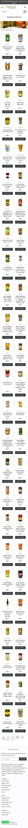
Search (3, 795)
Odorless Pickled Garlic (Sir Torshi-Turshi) (7, 157)
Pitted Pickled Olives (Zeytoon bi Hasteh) (20, 722)
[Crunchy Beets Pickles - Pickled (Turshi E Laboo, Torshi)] (20, 573)
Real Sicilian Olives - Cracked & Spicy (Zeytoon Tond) (20, 666)
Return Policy (5, 800)
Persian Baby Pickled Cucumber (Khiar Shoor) (20, 184)
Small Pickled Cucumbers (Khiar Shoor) (7, 268)
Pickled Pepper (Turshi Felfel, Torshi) (20, 356)
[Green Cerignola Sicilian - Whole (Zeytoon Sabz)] (7, 684)
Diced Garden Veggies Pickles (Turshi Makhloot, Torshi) (20, 48)
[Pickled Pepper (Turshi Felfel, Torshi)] (20, 346)
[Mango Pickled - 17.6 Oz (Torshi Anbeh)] (7, 546)
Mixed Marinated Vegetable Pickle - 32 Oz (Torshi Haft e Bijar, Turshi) (20, 213)
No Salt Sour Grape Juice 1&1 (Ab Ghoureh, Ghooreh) (7, 613)
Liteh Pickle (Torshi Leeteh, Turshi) (7, 240)
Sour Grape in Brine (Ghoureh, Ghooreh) (20, 130)
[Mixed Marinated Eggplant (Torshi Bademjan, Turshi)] (7, 66)
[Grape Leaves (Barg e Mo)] (20, 93)
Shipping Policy (5, 798)
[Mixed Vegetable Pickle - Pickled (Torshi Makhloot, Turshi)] (20, 317)
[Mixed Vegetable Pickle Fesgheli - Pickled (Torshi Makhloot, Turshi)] (7, 317)
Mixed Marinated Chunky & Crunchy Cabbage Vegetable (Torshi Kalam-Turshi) (20, 298)
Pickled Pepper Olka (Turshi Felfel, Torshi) (7, 583)
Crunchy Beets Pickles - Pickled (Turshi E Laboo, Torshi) (20, 584)
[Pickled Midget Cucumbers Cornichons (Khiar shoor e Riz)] (20, 431)
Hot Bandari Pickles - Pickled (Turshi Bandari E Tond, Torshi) (20, 528)
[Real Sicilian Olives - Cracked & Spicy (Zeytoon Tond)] (20, 657)
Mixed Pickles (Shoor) (7, 640)
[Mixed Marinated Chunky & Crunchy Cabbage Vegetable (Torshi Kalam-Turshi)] (20, 287)
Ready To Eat (5, 783)
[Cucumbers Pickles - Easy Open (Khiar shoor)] (20, 148)
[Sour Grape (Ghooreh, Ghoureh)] (7, 93)
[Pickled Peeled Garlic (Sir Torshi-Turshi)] (7, 404)
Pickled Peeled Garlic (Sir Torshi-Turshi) (7, 413)
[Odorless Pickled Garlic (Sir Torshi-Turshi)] (7, 148)
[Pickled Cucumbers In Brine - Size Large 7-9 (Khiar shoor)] (20, 684)
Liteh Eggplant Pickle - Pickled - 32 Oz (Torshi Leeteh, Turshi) (7, 297)
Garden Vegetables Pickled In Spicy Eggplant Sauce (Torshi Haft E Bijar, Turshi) (7, 442)
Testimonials (4, 814)
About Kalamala (5, 812)
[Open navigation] (2, 7)
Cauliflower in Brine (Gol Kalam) (7, 665)
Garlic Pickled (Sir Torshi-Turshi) (20, 640)
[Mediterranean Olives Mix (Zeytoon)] (20, 490)
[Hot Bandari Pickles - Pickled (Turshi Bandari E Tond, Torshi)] (20, 517)
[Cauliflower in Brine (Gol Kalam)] (7, 657)
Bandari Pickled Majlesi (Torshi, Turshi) (20, 556)
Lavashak (4, 779)
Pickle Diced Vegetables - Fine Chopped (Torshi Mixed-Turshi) (7, 213)
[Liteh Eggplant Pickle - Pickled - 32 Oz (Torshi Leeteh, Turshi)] (7, 287)
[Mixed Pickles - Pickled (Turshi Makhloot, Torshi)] (7, 346)
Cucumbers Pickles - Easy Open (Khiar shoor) (20, 157)
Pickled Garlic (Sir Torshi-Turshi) (20, 75)
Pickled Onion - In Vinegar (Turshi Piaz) (7, 500)
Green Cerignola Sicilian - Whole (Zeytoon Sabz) (7, 693)
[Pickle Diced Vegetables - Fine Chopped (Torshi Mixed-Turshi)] (7, 202)
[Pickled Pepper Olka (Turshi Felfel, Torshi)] (7, 573)
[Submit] (24, 11)
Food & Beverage (6, 785)
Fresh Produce (5, 781)
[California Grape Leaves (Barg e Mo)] (7, 121)
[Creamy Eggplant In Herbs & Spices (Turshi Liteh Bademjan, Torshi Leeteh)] (20, 373)
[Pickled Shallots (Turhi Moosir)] (20, 404)
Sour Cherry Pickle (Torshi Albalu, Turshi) (7, 184)
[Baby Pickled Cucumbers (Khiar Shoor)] (7, 517)
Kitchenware (4, 787)
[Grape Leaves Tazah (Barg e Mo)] (7, 712)
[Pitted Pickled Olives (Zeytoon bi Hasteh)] (20, 712)
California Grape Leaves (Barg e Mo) (7, 129)
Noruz (3, 792)
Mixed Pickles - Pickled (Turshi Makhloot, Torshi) (7, 356)
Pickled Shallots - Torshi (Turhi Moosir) (20, 471)
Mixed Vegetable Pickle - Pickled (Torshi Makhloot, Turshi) (20, 328)
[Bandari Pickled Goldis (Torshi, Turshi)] (20, 602)
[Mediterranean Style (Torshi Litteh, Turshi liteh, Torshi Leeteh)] (20, 258)
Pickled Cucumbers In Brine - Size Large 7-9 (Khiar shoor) (20, 694)
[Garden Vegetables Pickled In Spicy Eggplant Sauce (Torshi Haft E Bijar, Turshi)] (7, 431)
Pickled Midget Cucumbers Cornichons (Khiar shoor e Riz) (20, 441)
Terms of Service (6, 806)
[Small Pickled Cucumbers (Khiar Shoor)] (7, 258)
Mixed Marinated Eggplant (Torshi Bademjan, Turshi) (7, 76)
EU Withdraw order (6, 802)
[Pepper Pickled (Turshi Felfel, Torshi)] (20, 231)
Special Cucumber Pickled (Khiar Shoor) (7, 47)
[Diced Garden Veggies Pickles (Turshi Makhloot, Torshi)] (20, 37)
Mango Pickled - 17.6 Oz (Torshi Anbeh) (7, 556)
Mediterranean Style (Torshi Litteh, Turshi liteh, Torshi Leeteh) (20, 269)
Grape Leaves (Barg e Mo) (20, 102)
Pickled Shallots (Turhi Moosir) (20, 412)
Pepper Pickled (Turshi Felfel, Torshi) (20, 240)
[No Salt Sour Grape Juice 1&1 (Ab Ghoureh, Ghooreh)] (7, 602)
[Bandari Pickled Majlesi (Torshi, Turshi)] (20, 546)
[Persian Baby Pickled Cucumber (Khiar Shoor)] (20, 175)
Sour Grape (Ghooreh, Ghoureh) (7, 103)
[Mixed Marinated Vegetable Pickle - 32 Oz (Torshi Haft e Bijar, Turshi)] (20, 202)
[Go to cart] (25, 7)
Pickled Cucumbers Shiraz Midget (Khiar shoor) (7, 472)
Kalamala (13, 822)
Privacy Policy (5, 804)
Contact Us (4, 810)
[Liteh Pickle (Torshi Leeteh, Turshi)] (7, 231)
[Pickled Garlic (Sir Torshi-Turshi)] (20, 66)
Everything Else (5, 790)
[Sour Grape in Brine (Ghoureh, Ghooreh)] (20, 121)
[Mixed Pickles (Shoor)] (7, 631)
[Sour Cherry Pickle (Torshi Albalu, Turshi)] (7, 175)
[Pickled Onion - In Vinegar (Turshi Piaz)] (7, 490)
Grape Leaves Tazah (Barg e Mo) (7, 721)
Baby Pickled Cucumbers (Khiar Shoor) (7, 527)
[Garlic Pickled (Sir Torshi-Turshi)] (20, 631)
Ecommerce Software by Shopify (9, 824)
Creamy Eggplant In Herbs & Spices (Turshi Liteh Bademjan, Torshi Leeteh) (20, 385)
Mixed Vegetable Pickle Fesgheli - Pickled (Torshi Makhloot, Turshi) (7, 328)
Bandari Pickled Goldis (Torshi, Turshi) (20, 612)
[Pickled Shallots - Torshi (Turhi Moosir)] (20, 461)
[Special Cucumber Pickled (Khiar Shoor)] (7, 37)
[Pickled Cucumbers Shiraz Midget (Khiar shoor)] (7, 461)
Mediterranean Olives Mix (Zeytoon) (20, 500)
